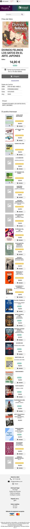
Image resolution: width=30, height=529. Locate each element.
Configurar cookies (15, 495)
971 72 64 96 (16, 479)
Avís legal (15, 489)
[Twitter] (15, 500)
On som (15, 507)
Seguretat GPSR (15, 80)
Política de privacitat (15, 491)
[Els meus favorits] (11, 1)
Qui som (15, 506)
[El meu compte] (1, 1)
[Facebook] (14, 500)
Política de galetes (15, 493)
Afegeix (16, 76)
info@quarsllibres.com (16, 481)
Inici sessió (5, 1)
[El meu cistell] (17, 1)
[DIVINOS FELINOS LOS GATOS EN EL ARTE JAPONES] (15, 35)
